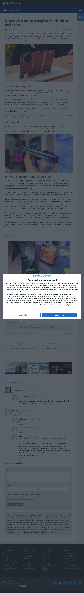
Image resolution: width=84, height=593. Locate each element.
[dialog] (42, 296)
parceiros (23, 283)
